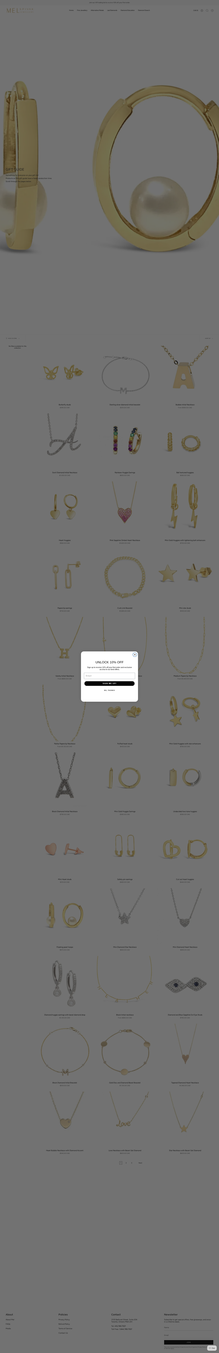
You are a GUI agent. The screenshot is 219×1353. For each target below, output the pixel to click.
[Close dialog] (135, 655)
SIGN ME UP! (109, 683)
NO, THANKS (109, 690)
